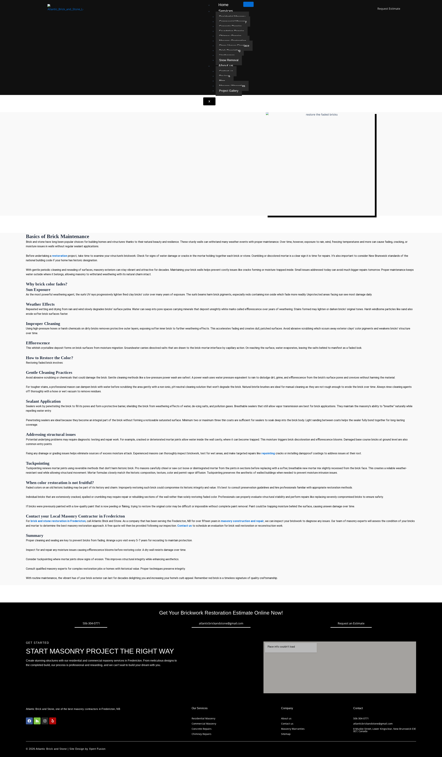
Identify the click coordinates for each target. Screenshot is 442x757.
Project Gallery (228, 90)
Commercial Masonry (204, 723)
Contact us (287, 723)
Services (225, 11)
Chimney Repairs (201, 734)
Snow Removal (228, 60)
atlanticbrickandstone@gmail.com (373, 723)
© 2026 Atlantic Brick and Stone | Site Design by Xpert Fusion (65, 748)
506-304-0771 (361, 718)
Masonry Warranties (293, 728)
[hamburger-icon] (248, 4)
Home (223, 5)
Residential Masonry (203, 718)
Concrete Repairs (202, 728)
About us (225, 66)
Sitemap (286, 734)
